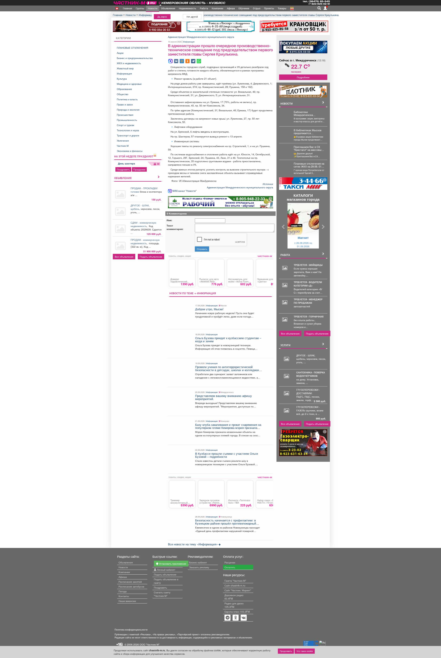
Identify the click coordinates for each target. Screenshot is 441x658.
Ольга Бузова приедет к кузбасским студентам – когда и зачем (228, 339)
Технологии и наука (128, 130)
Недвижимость (187, 8)
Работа (204, 8)
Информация (124, 73)
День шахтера (126, 163)
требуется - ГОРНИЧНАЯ (309, 316)
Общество (122, 94)
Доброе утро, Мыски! (209, 309)
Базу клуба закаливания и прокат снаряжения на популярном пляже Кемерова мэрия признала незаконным (228, 428)
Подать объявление (151, 256)
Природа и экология (128, 109)
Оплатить (229, 567)
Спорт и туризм (125, 125)
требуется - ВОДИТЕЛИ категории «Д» (308, 284)
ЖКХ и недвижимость (129, 63)
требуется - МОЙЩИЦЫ (308, 265)
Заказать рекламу (199, 567)
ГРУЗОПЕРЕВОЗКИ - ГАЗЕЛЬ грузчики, (308, 408)
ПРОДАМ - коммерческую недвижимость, (145, 241)
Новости (152, 8)
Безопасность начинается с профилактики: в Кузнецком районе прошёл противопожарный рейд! (225, 523)
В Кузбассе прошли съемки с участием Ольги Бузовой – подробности (226, 455)
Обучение (243, 8)
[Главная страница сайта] (135, 2)
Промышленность (127, 120)
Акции (120, 53)
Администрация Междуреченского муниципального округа (201, 37)
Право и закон (125, 104)
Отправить (202, 248)
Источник (268, 184)
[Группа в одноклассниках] (227, 618)
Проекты (269, 8)
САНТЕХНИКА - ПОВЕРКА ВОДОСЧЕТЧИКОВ (310, 374)
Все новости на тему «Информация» (193, 544)
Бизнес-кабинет (198, 562)
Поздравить (123, 169)
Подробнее (303, 77)
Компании (217, 8)
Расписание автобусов (131, 586)
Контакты (124, 596)
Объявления (168, 8)
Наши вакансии (127, 601)
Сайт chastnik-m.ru (234, 585)
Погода (123, 591)
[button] (282, 226)
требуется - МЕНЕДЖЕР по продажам (308, 301)
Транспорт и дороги (128, 135)
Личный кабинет (165, 569)
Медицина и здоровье (129, 83)
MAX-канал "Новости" (184, 190)
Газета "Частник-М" (235, 580)
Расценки (229, 562)
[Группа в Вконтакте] (244, 618)
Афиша (231, 8)
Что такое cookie (304, 651)
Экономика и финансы (129, 151)
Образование (124, 89)
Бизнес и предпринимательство (135, 58)
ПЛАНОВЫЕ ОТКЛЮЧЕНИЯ (132, 47)
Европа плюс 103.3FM (237, 611)
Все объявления (124, 256)
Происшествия (125, 114)
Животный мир (125, 68)
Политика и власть (127, 99)
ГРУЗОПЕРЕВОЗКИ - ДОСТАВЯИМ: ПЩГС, (308, 393)
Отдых (256, 8)
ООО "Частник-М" (150, 644)
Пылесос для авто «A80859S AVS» (209, 280)
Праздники (139, 169)
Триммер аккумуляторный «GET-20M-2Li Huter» (181, 503)
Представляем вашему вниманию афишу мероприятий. (223, 397)
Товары (282, 8)
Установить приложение (172, 563)
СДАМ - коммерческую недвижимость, (143, 224)
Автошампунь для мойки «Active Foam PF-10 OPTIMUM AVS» (239, 281)
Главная (127, 8)
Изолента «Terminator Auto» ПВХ (239, 501)
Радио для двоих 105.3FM (234, 605)
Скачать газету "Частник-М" (162, 594)
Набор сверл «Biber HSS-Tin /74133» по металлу (267, 503)
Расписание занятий (130, 581)
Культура (122, 78)
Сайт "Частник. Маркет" (237, 590)
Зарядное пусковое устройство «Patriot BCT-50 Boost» (209, 503)
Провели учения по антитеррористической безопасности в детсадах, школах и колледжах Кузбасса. (227, 370)
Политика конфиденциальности (131, 629)
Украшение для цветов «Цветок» (269, 280)
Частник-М (123, 145)
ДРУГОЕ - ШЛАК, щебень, (140, 207)
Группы (140, 8)
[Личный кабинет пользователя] (325, 8)
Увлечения (123, 140)
